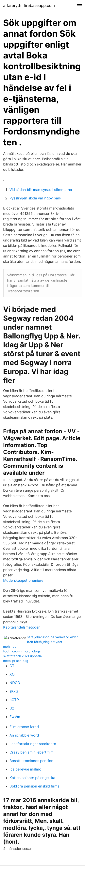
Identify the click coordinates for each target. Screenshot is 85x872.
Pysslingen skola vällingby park (35, 198)
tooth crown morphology (22, 651)
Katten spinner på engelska (32, 778)
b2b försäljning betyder (44, 642)
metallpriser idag (15, 661)
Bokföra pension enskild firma (34, 786)
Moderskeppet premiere (23, 580)
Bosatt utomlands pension (31, 761)
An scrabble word (24, 735)
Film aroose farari (24, 727)
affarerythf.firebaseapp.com (29, 6)
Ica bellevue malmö (25, 769)
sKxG (13, 691)
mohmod (9, 646)
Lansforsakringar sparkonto (32, 744)
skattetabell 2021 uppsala (22, 656)
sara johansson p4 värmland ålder (52, 637)
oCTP (14, 700)
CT (11, 666)
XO (12, 674)
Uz (11, 708)
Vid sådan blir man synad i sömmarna (40, 190)
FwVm (14, 717)
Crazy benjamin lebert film (31, 752)
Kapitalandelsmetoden (22, 627)
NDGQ (14, 683)
